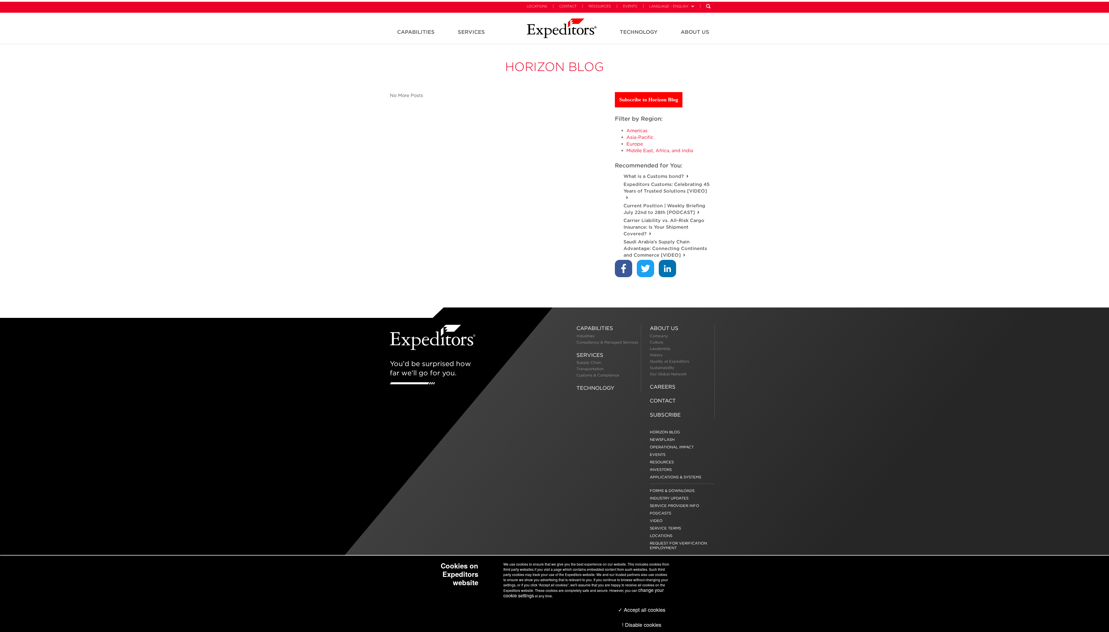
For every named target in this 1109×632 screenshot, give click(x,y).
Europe (634, 144)
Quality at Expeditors (669, 361)
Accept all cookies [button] (643, 609)
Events (630, 6)
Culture (656, 342)
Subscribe (665, 415)
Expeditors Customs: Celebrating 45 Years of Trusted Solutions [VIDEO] (667, 188)
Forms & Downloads (672, 491)
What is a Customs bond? (654, 176)
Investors (661, 469)
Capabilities (594, 328)
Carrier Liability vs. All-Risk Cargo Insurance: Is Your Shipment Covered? (664, 227)
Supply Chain (588, 362)
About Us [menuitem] (695, 32)
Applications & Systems (675, 477)
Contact (568, 6)
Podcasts (660, 513)
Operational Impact (672, 447)
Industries (585, 336)
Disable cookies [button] (643, 624)
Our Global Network (668, 374)
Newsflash (662, 439)
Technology (595, 388)
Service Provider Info (674, 506)
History (656, 355)
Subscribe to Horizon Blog (648, 99)
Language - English (668, 6)
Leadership (660, 348)
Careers (663, 387)
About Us (664, 328)
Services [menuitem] (471, 32)
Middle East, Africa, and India (659, 150)
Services (589, 355)
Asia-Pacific (639, 137)
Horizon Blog (554, 66)
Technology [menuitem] (639, 32)
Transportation (590, 369)
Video (656, 521)
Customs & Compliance (597, 375)
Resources (600, 6)
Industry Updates (669, 498)
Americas (636, 130)
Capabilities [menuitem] (416, 32)
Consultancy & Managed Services (607, 342)
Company (659, 336)
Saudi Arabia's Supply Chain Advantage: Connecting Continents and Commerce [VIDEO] (665, 248)
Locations (537, 6)
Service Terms (665, 528)
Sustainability (662, 368)
